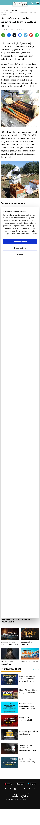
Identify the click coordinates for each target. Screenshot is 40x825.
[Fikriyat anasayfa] (10, 624)
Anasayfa (5, 10)
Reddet (20, 254)
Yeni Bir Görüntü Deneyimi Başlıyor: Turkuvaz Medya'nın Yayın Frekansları (27, 722)
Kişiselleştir (18, 248)
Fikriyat (11, 815)
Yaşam (14, 10)
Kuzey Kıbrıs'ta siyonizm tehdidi (29, 734)
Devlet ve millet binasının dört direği (27, 776)
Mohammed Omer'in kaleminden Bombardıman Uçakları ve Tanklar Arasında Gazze (28, 763)
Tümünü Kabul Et (20, 241)
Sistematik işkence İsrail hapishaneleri (29, 748)
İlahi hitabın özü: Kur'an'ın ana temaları (8, 658)
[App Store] (9, 628)
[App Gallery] (30, 628)
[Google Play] (20, 628)
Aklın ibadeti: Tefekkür (26, 658)
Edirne (5, 18)
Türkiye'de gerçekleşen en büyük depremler (28, 706)
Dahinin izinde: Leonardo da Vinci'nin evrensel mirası (8, 678)
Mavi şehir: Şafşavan (29, 677)
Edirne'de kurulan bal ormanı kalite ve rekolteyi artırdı (16, 13)
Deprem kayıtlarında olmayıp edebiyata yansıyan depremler (27, 694)
